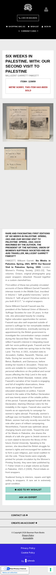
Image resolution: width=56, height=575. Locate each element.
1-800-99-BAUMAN (28, 18)
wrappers (16, 277)
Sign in (47, 27)
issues (8, 374)
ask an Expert (28, 497)
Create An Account (23, 523)
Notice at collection (9, 572)
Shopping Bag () (16, 27)
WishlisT (34, 27)
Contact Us (18, 515)
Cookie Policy (28, 552)
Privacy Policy (28, 535)
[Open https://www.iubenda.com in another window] (30, 561)
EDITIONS (45, 233)
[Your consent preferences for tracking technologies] (51, 570)
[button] (27, 31)
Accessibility (28, 538)
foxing (19, 477)
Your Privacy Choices (18, 569)
